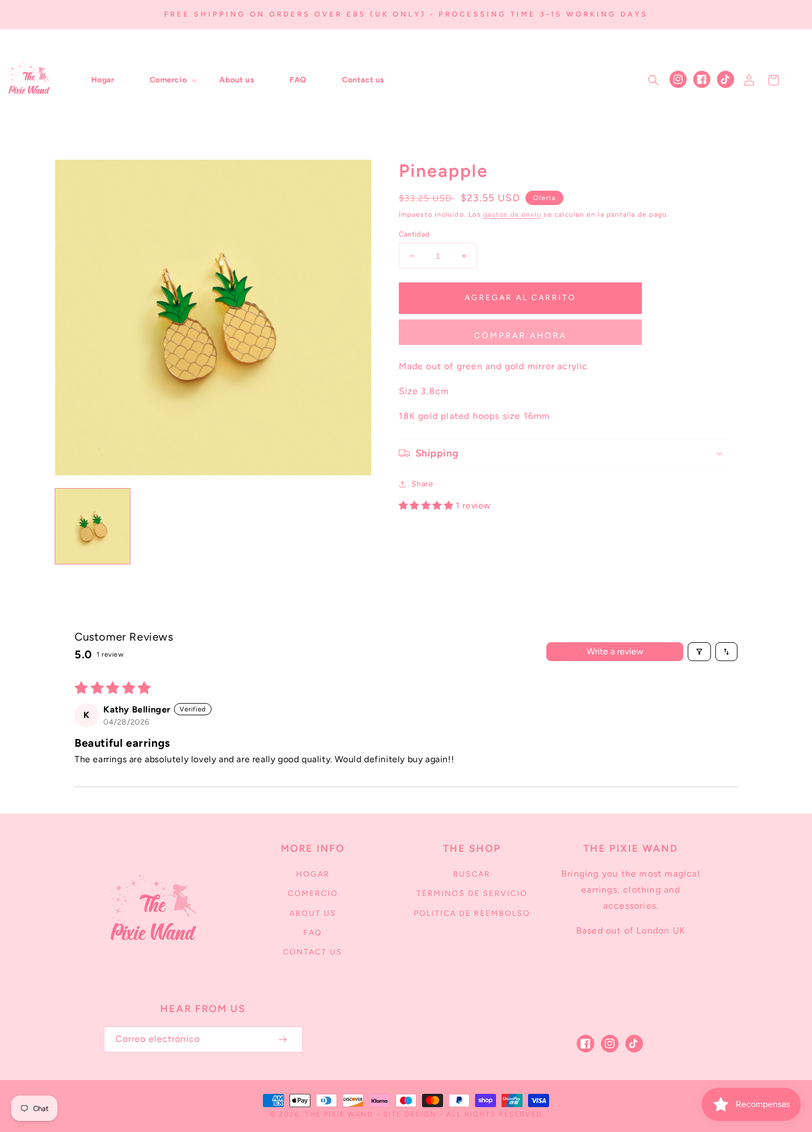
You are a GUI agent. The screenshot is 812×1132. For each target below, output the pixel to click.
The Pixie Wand (339, 1114)
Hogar (313, 874)
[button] (167, 80)
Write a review (615, 651)
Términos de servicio (472, 893)
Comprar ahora (520, 335)
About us (312, 913)
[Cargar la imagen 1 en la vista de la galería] (92, 526)
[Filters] (699, 651)
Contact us (312, 952)
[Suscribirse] (282, 1039)
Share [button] (423, 484)
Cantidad (414, 234)
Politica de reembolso (472, 913)
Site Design (410, 1114)
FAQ (312, 932)
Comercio (313, 893)
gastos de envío (512, 214)
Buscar (472, 874)
